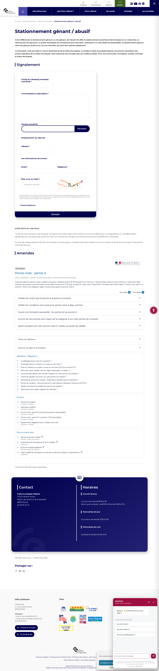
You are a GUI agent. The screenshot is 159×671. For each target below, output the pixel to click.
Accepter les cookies (108, 663)
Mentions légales (42, 657)
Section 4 (90, 666)
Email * (24, 167)
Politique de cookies (80, 657)
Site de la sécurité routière (31, 437)
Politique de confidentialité (60, 657)
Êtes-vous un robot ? (30, 179)
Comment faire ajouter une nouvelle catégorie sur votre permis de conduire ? (50, 374)
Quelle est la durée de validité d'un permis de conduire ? (42, 386)
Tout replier (123, 292)
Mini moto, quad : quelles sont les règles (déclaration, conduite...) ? (46, 370)
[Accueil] (23, 11)
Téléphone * (62, 167)
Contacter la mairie (28, 628)
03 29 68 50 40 (23, 505)
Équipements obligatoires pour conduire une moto (39, 422)
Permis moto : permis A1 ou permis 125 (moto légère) (41, 417)
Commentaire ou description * (35, 93)
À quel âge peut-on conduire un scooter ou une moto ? (41, 364)
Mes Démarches (29, 21)
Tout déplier (137, 292)
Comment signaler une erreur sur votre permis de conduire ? (44, 377)
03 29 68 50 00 (26, 634)
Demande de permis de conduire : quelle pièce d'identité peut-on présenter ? (49, 380)
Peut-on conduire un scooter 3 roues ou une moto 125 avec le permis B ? (48, 367)
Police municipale (45, 21)
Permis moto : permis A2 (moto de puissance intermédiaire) (43, 412)
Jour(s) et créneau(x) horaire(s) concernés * (35, 80)
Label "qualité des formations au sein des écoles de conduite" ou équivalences (50, 452)
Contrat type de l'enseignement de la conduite (38, 442)
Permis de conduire (28, 402)
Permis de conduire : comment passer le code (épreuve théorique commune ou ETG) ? (54, 383)
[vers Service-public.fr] (127, 263)
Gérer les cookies (95, 657)
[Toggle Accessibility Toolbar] (153, 310)
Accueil (18, 21)
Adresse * (25, 146)
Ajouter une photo (29, 124)
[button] (79, 298)
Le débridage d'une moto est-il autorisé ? (36, 361)
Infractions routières (28, 407)
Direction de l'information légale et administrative (31, 467)
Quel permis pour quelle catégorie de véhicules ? (39, 389)
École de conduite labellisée (31, 447)
